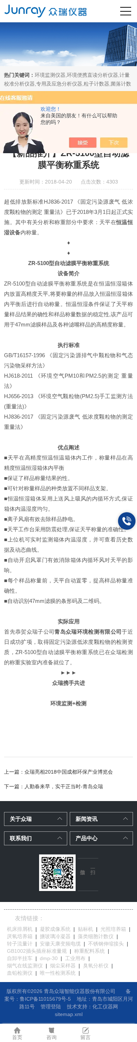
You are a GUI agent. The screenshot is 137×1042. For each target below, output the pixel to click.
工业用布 (75, 958)
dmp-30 (49, 958)
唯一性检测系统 (58, 973)
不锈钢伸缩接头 (106, 944)
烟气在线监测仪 (25, 966)
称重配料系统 (89, 951)
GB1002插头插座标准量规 (37, 951)
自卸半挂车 (20, 958)
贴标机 (85, 929)
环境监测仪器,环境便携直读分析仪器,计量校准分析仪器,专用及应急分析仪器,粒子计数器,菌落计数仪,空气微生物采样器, (67, 83)
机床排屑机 (20, 929)
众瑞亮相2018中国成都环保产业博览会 (68, 772)
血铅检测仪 (20, 973)
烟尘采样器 (63, 966)
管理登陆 (51, 1006)
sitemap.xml (69, 1014)
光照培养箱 (113, 929)
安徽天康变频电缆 (60, 944)
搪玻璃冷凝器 (55, 936)
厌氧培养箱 (20, 936)
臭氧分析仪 (96, 966)
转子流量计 (20, 944)
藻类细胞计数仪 (96, 936)
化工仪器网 (105, 1006)
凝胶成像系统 (55, 929)
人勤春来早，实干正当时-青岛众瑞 (63, 786)
